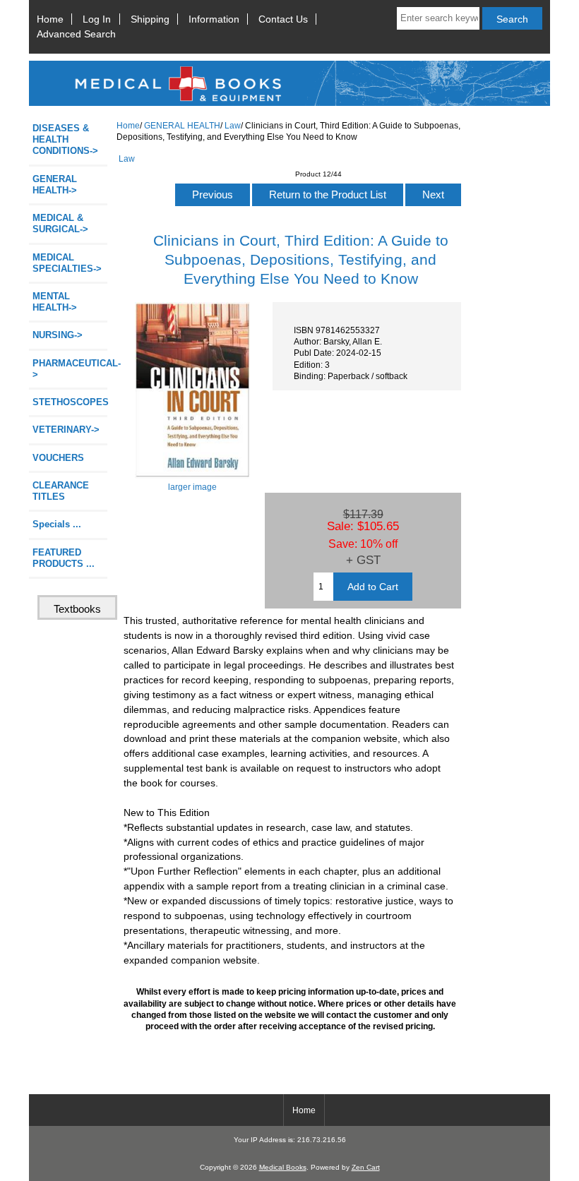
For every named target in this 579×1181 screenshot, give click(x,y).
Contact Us (283, 19)
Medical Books (282, 1167)
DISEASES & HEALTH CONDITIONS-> (65, 139)
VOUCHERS (58, 457)
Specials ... (56, 524)
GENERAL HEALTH (182, 125)
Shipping (150, 19)
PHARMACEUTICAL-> (69, 369)
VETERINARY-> (66, 429)
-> (54, 185)
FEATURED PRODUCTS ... (63, 558)
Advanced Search (76, 34)
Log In (97, 19)
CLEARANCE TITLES (60, 491)
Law (233, 125)
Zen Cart (366, 1167)
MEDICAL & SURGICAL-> (60, 223)
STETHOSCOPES (69, 402)
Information (214, 19)
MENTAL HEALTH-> (54, 302)
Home (50, 19)
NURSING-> (57, 335)
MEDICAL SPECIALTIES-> (67, 263)
